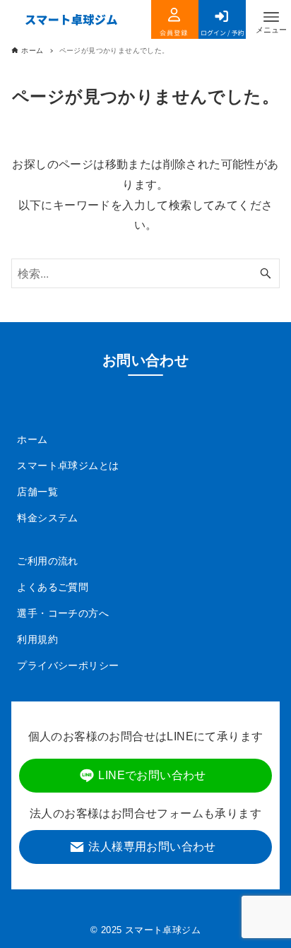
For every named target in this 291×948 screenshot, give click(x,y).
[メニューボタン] (271, 17)
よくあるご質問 (52, 587)
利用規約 (37, 639)
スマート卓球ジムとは (68, 465)
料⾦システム (47, 517)
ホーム (32, 439)
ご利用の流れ (47, 561)
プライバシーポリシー (68, 665)
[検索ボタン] (265, 273)
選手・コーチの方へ (63, 613)
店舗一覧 (37, 491)
